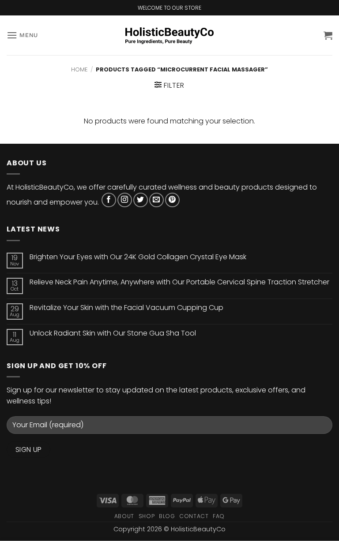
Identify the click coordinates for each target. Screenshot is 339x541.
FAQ (219, 516)
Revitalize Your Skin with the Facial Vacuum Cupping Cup (126, 307)
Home (79, 69)
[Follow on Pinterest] (172, 200)
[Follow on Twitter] (140, 200)
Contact (193, 516)
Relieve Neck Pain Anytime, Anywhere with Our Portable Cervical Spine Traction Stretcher (179, 282)
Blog (167, 516)
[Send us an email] (156, 200)
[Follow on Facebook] (109, 200)
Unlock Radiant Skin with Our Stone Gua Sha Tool (113, 333)
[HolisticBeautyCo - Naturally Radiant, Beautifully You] (169, 35)
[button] (22, 35)
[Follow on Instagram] (124, 200)
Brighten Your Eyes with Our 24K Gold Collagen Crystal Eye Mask (138, 257)
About (124, 516)
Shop (146, 516)
